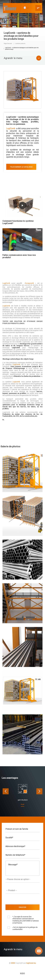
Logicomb (16, 382)
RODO (22, 974)
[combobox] (22, 890)
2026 (13, 963)
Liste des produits (20, 43)
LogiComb (10, 128)
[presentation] (6, 791)
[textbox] (23, 890)
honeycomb (29, 283)
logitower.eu (31, 963)
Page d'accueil (8, 43)
